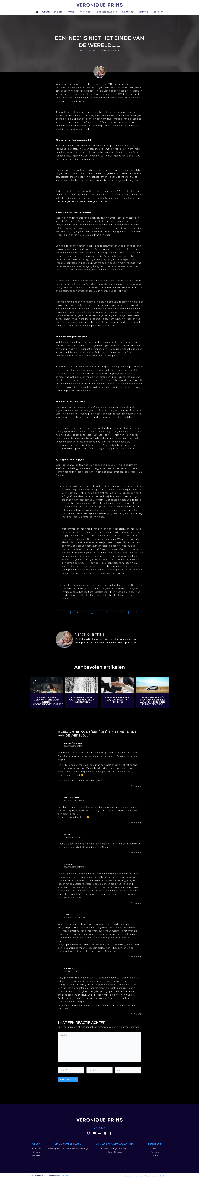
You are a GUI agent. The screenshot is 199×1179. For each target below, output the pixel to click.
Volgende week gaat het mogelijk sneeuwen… (81, 699)
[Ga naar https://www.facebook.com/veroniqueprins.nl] (110, 1133)
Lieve (66, 914)
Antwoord (136, 786)
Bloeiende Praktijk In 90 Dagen (114, 1148)
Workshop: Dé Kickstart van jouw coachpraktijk (68, 1148)
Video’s (155, 1155)
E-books (36, 1152)
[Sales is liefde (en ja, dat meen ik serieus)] (117, 685)
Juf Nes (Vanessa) (73, 743)
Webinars (36, 1155)
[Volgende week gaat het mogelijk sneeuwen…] (81, 685)
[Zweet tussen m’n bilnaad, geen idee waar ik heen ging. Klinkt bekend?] (152, 685)
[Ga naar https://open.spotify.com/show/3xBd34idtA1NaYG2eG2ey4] (105, 1133)
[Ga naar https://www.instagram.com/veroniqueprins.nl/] (88, 1133)
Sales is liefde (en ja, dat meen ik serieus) (117, 699)
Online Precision (65, 1176)
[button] (63, 12)
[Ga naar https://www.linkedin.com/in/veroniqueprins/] (99, 1133)
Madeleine (69, 968)
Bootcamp (36, 1148)
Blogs (154, 1148)
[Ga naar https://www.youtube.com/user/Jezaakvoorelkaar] (94, 1133)
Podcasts (155, 1152)
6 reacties (116, 50)
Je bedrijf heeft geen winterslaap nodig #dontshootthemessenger (51, 701)
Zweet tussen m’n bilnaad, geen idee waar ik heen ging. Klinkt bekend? (152, 701)
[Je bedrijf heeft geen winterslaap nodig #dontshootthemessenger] (46, 685)
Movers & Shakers (114, 1152)
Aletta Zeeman (71, 798)
